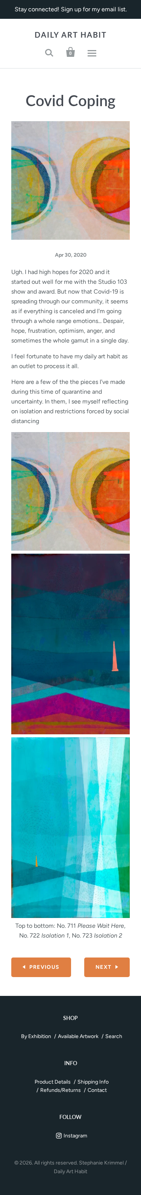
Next (104, 967)
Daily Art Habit (71, 34)
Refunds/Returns (60, 1090)
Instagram (75, 1136)
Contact (97, 1090)
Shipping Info (93, 1082)
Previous (44, 967)
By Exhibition (36, 1036)
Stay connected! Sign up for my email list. (71, 9)
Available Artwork (78, 1036)
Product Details (53, 1082)
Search (113, 1036)
